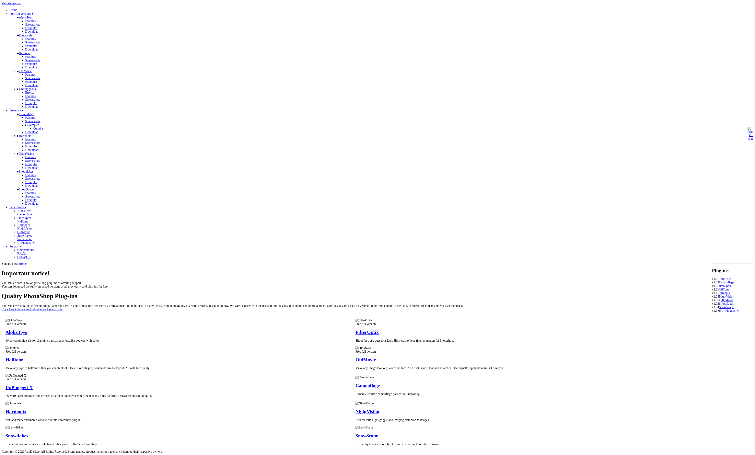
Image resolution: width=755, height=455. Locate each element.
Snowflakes (26, 171)
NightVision (26, 153)
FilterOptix (25, 35)
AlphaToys (26, 17)
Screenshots (32, 24)
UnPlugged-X (27, 89)
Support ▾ (15, 246)
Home (13, 10)
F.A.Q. (21, 253)
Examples (31, 28)
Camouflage (26, 114)
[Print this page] (750, 138)
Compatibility (25, 250)
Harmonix (25, 135)
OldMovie (25, 71)
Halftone (24, 53)
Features (30, 21)
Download (31, 31)
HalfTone (723, 289)
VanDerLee (11, 3)
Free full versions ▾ (21, 13)
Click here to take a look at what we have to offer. (32, 309)
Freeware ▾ (16, 110)
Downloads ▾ (17, 207)
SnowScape (26, 189)
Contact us (23, 257)
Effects (29, 92)
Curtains (38, 128)
